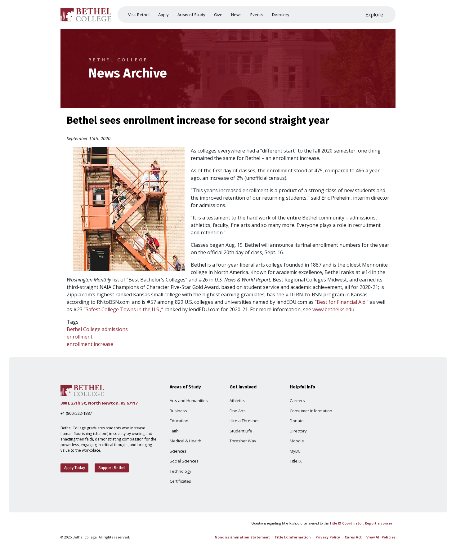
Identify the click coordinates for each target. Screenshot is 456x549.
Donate (297, 420)
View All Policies (381, 537)
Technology (180, 471)
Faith (174, 431)
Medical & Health (185, 441)
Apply (163, 14)
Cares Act (353, 537)
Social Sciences (184, 461)
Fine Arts (238, 411)
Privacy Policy (327, 537)
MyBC (295, 451)
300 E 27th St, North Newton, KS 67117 (98, 403)
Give (218, 14)
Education (179, 420)
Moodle (297, 441)
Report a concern (380, 523)
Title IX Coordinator (346, 523)
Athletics (237, 400)
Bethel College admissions (97, 329)
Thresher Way (243, 441)
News (236, 14)
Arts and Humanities (189, 400)
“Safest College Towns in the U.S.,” (123, 309)
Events (256, 14)
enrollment (79, 336)
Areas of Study (191, 14)
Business (178, 411)
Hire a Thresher (244, 420)
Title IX (296, 461)
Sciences (178, 451)
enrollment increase (90, 344)
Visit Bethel (139, 14)
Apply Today (74, 467)
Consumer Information (311, 411)
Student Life (241, 431)
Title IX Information (293, 537)
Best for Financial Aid (341, 302)
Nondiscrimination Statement (242, 537)
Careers (297, 400)
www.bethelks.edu (333, 309)
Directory (280, 14)
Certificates (180, 481)
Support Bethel (111, 467)
